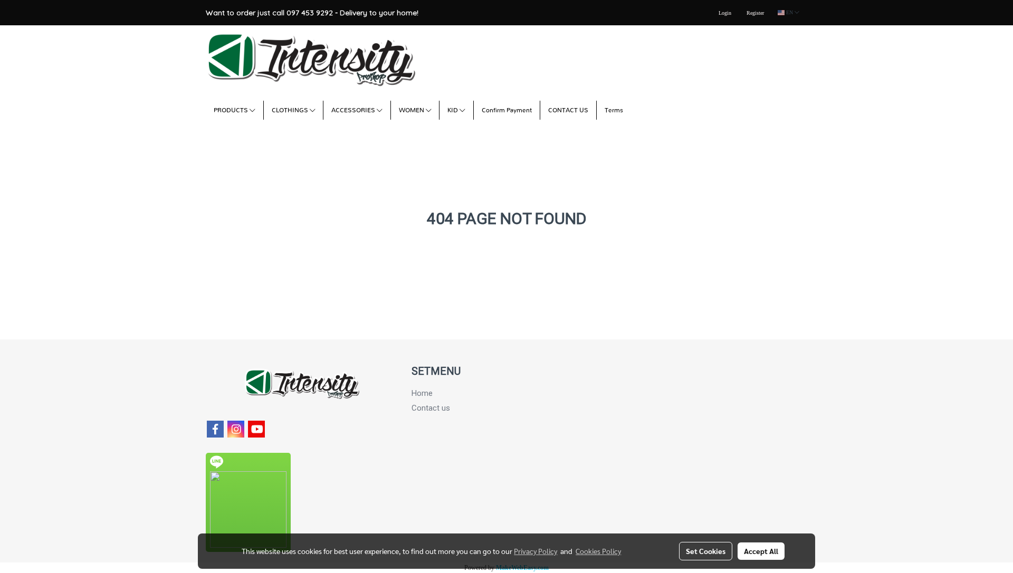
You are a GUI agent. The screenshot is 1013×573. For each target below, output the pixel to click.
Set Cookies (705, 551)
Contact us (431, 408)
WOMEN (412, 110)
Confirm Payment (507, 110)
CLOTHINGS (291, 110)
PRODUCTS (232, 110)
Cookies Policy (598, 551)
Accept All (761, 551)
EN (790, 12)
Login (725, 13)
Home (422, 393)
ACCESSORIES (354, 110)
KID (453, 110)
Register (755, 13)
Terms (614, 110)
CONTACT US (568, 110)
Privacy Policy (535, 551)
